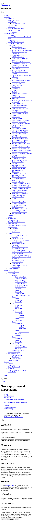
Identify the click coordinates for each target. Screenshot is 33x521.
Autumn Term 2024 (21, 283)
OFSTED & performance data (17, 225)
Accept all (11, 440)
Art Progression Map (18, 170)
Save (16, 519)
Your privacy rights (17, 238)
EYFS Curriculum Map (18, 70)
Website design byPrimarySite (13, 417)
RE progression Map (18, 178)
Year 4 (13, 322)
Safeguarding (12, 218)
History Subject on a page (19, 137)
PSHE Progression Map (19, 133)
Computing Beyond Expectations (21, 187)
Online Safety (16, 180)
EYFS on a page (16, 83)
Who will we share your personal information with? (21, 241)
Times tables (22, 328)
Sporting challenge (17, 355)
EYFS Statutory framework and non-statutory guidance (21, 81)
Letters (17, 290)
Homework (18, 300)
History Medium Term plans (20, 140)
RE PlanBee (15, 172)
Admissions (11, 40)
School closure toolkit (18, 350)
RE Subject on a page (18, 175)
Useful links (18, 345)
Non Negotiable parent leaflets (17, 370)
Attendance (11, 35)
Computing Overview (18, 182)
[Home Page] (5, 5)
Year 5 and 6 (15, 343)
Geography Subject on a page (20, 148)
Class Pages (11, 273)
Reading (14, 92)
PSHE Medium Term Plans (19, 130)
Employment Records (18, 260)
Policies (10, 215)
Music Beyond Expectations (20, 193)
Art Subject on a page (18, 165)
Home (6, 15)
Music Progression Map (18, 195)
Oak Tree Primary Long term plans (22, 50)
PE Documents (16, 232)
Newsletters (11, 365)
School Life (7, 270)
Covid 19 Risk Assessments (16, 42)
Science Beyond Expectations (20, 120)
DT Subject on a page (18, 158)
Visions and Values (13, 20)
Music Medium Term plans (19, 190)
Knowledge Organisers (22, 285)
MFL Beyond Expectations (19, 212)
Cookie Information (10, 407)
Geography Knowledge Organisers (22, 153)
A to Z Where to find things (16, 28)
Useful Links (12, 372)
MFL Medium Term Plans (19, 208)
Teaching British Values (18, 23)
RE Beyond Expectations (19, 177)
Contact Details (12, 25)
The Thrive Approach (18, 125)
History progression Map (19, 142)
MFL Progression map (18, 213)
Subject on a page (17, 118)
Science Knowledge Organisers (21, 123)
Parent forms (11, 368)
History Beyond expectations (20, 138)
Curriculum (11, 45)
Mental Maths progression (19, 105)
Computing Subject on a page (20, 185)
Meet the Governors (14, 30)
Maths (21, 313)
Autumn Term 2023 (21, 282)
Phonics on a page (17, 85)
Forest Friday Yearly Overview (21, 62)
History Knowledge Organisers (21, 143)
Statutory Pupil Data (17, 263)
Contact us (18, 333)
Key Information (9, 33)
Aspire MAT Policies (14, 220)
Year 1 (13, 297)
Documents (15, 228)
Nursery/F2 (15, 275)
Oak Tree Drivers (17, 47)
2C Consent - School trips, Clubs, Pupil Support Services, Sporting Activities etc (21, 256)
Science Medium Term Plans (20, 113)
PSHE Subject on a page (19, 128)
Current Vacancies (13, 268)
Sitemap (6, 405)
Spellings (21, 315)
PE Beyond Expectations (19, 205)
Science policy (16, 117)
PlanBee (14, 115)
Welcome (10, 18)
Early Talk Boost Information (20, 67)
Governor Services (17, 262)
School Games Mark (18, 197)
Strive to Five (16, 68)
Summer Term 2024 (21, 278)
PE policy (14, 198)
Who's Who (11, 27)
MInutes (14, 32)
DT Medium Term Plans (19, 157)
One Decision (16, 127)
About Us (7, 17)
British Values (12, 22)
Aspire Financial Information (16, 222)
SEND (10, 217)
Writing (14, 90)
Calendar (10, 363)
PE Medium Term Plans (19, 202)
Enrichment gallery (13, 272)
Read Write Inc (16, 88)
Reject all (3, 440)
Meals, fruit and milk (14, 367)
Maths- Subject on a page (19, 107)
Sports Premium (12, 227)
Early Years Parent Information (20, 287)
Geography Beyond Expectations (21, 150)
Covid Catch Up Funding (15, 43)
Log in (6, 375)
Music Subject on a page (19, 192)
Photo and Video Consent (19, 265)
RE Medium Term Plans (19, 173)
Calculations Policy (17, 103)
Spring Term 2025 (20, 277)
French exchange (13, 360)
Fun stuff (18, 335)
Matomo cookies (10, 485)
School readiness (20, 293)
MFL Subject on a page (18, 210)
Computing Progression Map (20, 188)
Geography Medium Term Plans (21, 147)
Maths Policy (15, 98)
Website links (15, 357)
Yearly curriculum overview (23, 295)
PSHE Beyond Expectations (20, 132)
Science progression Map (19, 122)
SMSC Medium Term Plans (20, 55)
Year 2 (13, 303)
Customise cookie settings (22, 440)
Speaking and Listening (18, 97)
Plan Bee (14, 135)
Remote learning (13, 353)
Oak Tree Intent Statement (19, 48)
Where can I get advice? (19, 250)
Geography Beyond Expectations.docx (15, 402)
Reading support (16, 358)
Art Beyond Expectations (19, 168)
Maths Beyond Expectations (20, 112)
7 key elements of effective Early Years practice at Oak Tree (21, 64)
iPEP (13, 200)
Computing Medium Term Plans (21, 183)
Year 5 (13, 337)
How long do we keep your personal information (20, 247)
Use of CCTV (16, 267)
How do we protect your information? (19, 244)
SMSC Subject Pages (18, 57)
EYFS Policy (15, 78)
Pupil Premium (12, 223)
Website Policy (8, 409)
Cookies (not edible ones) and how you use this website (22, 252)
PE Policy (15, 230)
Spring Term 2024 (20, 280)
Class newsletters (24, 332)
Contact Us (18, 292)
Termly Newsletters (21, 347)
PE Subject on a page (18, 203)
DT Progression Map (18, 162)
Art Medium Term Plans (19, 167)
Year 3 (13, 310)
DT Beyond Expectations (19, 160)
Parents (6, 362)
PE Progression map (17, 207)
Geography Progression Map (20, 152)
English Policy (16, 87)
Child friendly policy (14, 352)
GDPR (10, 233)
